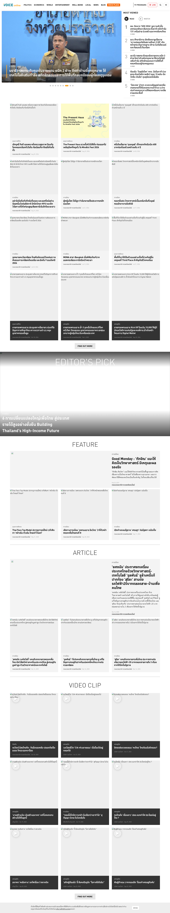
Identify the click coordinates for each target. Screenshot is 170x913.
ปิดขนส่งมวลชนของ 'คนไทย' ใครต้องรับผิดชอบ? (135, 747)
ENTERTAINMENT (62, 5)
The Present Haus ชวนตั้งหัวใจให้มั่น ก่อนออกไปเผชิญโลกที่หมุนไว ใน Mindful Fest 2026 (84, 146)
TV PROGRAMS (140, 4)
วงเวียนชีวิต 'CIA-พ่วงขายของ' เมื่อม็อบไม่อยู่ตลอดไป (83, 749)
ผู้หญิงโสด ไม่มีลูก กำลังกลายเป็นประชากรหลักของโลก (83, 202)
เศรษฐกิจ (66, 324)
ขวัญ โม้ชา (15, 822)
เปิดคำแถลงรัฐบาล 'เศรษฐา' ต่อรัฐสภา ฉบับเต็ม (135, 530)
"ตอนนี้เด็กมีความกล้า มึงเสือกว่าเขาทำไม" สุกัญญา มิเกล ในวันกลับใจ (82, 816)
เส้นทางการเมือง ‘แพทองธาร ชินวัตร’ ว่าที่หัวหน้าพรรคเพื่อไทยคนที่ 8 (85, 531)
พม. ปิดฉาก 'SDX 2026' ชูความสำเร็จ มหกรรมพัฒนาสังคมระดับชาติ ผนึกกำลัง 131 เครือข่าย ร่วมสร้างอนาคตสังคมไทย (148, 28)
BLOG (103, 5)
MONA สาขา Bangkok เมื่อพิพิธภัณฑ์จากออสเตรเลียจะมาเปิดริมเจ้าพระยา (81, 258)
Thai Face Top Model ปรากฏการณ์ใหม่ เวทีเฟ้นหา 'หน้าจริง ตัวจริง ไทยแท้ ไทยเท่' (33, 531)
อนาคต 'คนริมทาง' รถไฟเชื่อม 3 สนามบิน (30, 882)
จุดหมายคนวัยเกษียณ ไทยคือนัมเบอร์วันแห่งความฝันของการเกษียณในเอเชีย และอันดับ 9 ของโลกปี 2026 (34, 260)
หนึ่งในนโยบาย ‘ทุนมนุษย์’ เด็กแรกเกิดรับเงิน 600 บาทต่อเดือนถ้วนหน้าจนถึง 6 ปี (135, 146)
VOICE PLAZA (113, 5)
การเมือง (12, 66)
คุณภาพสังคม (67, 141)
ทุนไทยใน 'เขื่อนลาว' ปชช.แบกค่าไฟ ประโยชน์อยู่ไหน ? (135, 816)
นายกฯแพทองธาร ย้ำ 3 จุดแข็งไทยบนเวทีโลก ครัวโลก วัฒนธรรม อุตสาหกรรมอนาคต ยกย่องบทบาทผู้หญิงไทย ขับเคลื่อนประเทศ (84, 330)
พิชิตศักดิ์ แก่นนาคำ (69, 822)
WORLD (50, 5)
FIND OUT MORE (85, 346)
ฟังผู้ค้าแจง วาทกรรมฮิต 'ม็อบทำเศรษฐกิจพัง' (134, 882)
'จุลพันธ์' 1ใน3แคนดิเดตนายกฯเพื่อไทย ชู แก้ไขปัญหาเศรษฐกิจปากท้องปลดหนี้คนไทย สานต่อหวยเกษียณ (83, 662)
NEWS (96, 5)
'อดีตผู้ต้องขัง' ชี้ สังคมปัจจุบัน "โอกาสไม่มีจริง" (83, 882)
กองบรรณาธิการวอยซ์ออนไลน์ (21, 154)
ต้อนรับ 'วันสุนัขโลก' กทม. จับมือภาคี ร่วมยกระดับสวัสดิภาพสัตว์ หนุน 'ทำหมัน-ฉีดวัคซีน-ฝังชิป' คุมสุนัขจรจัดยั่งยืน (148, 74)
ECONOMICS (39, 5)
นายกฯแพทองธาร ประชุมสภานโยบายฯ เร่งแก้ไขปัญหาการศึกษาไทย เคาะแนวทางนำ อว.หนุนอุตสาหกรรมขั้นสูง (33, 330)
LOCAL (88, 5)
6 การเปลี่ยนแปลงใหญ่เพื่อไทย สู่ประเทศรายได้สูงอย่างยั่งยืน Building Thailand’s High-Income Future (35, 424)
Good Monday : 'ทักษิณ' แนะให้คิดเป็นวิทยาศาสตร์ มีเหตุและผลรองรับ (134, 463)
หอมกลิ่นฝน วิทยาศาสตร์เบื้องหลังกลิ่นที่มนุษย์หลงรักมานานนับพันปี (134, 202)
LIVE (154, 4)
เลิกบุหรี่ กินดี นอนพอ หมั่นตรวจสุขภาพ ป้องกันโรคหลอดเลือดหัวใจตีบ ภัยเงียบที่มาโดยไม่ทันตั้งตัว (33, 147)
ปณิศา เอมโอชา (67, 754)
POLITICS (27, 5)
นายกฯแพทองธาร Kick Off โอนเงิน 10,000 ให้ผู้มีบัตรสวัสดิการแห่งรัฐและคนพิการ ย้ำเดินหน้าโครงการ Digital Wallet (135, 330)
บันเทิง (14, 744)
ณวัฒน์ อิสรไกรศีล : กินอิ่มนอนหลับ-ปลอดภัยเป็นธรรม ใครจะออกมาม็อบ (33, 749)
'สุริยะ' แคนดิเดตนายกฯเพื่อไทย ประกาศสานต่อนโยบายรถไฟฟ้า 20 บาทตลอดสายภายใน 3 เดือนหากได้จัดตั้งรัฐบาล (135, 662)
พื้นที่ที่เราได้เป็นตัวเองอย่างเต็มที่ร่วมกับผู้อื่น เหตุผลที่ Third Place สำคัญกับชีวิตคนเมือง (133, 258)
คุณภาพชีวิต (16, 141)
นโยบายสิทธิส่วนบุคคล (63, 909)
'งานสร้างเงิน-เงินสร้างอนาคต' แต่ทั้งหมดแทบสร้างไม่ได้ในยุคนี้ (32, 816)
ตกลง (135, 908)
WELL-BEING (77, 5)
